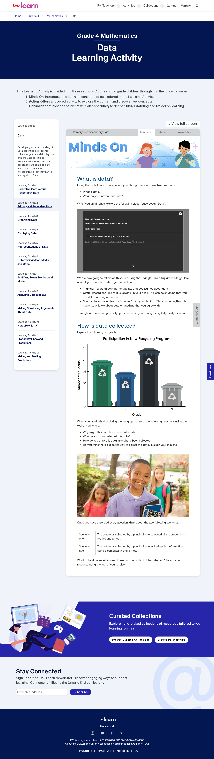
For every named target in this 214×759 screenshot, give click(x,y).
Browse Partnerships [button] (171, 639)
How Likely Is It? (27, 325)
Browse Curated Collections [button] (131, 639)
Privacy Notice (85, 751)
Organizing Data (27, 219)
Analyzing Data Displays (31, 294)
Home (17, 15)
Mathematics (55, 15)
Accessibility (123, 751)
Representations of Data (32, 246)
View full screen (183, 124)
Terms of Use (104, 751)
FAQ (136, 751)
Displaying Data (27, 233)
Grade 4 (34, 15)
